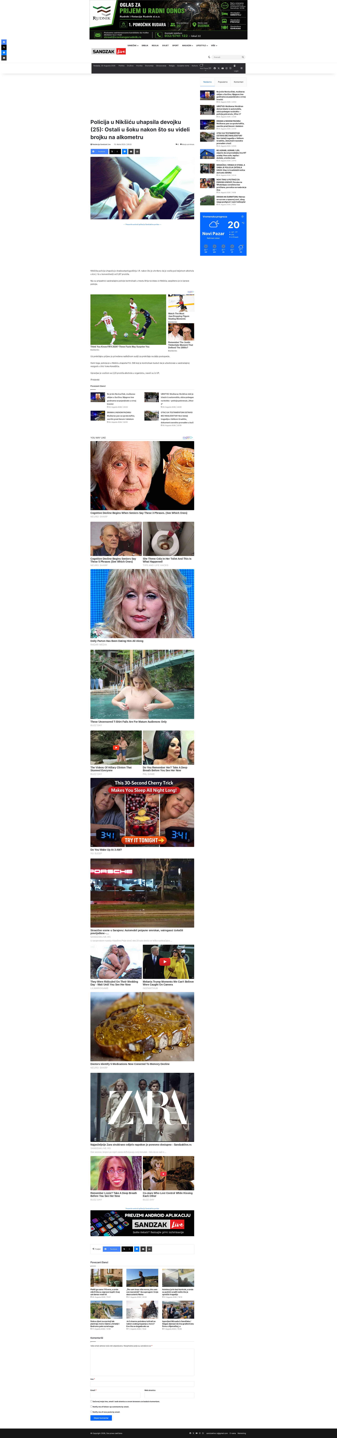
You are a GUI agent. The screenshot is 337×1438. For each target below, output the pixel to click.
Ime (92, 1379)
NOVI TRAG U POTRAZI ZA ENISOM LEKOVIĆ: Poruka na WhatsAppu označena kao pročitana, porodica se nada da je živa (231, 184)
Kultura (195, 66)
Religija (172, 66)
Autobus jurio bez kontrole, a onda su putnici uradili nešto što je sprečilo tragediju (177, 1292)
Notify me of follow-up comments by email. (111, 1407)
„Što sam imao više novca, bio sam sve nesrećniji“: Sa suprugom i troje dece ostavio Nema (142, 1292)
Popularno (223, 82)
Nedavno (207, 82)
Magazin (186, 45)
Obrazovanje (161, 66)
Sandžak (132, 45)
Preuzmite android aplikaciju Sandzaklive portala (142, 1208)
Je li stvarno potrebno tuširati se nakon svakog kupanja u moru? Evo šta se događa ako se (140, 1323)
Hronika (139, 66)
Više (213, 45)
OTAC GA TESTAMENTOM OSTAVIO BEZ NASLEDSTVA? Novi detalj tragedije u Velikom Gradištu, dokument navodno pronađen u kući (230, 138)
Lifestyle (201, 45)
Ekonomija (149, 66)
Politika (121, 66)
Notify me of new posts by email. (106, 1412)
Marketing (242, 1433)
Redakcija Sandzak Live (101, 144)
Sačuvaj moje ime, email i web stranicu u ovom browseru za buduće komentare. (126, 1401)
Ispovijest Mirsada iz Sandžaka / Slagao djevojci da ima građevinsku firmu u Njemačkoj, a (178, 1323)
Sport (175, 45)
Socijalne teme (183, 66)
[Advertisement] (142, 95)
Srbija (145, 45)
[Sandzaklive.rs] (108, 51)
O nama (233, 1433)
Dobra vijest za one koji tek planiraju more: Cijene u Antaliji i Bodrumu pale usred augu (104, 1323)
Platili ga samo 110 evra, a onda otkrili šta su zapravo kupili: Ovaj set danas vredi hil (105, 1292)
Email (93, 1390)
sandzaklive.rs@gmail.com (217, 1433)
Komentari (238, 82)
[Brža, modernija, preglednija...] (142, 1223)
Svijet (165, 45)
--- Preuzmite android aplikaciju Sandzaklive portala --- (142, 224)
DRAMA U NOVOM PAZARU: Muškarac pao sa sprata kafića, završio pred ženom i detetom (121, 415)
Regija (155, 45)
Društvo (130, 66)
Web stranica (149, 1390)
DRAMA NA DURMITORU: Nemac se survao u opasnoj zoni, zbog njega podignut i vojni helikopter (231, 199)
